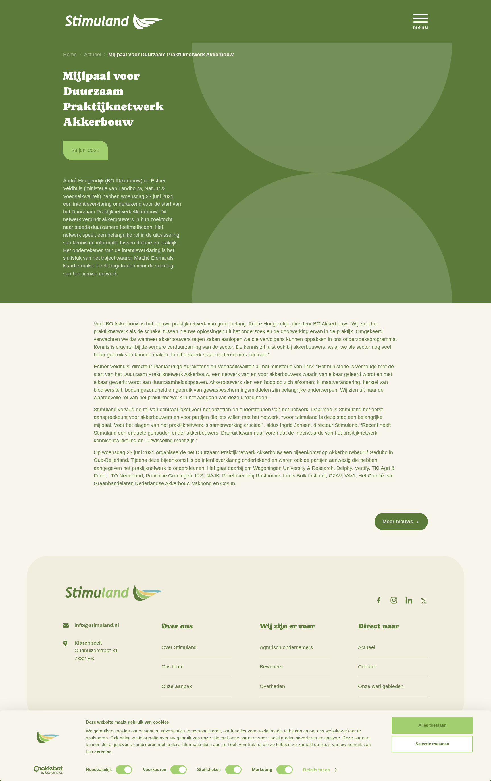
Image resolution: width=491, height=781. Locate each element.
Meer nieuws (397, 521)
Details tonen (316, 769)
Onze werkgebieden (380, 686)
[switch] (178, 769)
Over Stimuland (179, 647)
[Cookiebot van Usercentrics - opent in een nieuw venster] (48, 770)
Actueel (92, 54)
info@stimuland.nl (96, 625)
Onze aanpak (176, 686)
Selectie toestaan (432, 743)
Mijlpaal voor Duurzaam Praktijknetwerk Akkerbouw (171, 54)
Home (70, 54)
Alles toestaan (432, 725)
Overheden (272, 686)
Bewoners (271, 667)
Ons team (172, 667)
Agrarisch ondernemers (286, 647)
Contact (367, 667)
